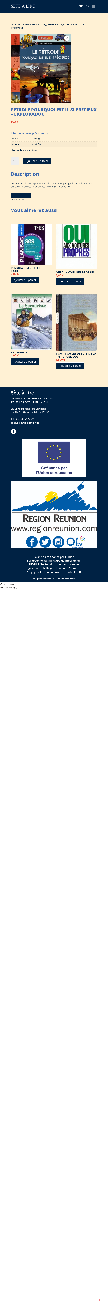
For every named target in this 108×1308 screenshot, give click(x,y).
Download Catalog (21, 195)
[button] (66, 38)
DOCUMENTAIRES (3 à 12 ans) (32, 24)
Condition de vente (66, 578)
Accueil (14, 24)
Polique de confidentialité (44, 578)
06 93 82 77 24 (25, 419)
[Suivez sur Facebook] (13, 431)
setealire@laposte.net (25, 422)
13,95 (34, 149)
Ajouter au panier (37, 161)
